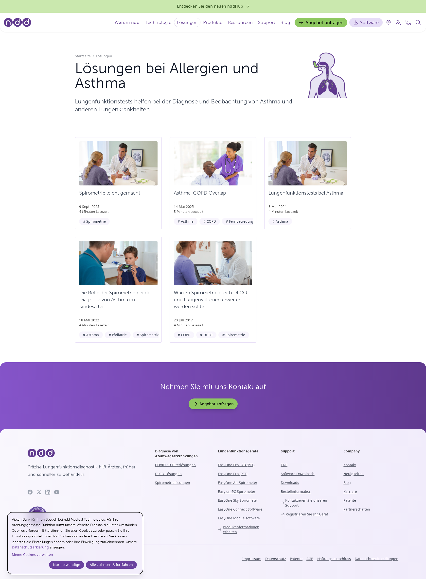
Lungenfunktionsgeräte (238, 451)
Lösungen (187, 22)
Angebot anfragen (324, 22)
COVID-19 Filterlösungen (175, 465)
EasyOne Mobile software (239, 518)
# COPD (209, 221)
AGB (309, 558)
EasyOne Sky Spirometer (238, 500)
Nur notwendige (66, 564)
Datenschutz (275, 558)
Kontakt (349, 465)
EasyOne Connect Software (240, 509)
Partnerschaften (356, 509)
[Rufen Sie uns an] (408, 22)
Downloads (290, 482)
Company (351, 451)
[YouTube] (56, 492)
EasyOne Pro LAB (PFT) (236, 465)
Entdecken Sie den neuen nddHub (210, 6)
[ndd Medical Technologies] (85, 453)
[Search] (418, 22)
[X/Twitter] (38, 492)
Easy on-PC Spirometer (236, 491)
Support (266, 22)
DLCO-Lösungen (168, 473)
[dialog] (75, 543)
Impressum (251, 558)
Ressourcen (240, 22)
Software (369, 22)
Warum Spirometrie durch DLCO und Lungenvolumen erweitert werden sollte (210, 299)
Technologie (158, 22)
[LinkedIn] (47, 492)
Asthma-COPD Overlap (200, 193)
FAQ (284, 465)
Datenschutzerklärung (30, 547)
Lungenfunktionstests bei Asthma (305, 193)
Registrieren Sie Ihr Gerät (307, 514)
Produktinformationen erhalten (241, 529)
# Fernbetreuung (240, 221)
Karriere (350, 491)
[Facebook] (30, 492)
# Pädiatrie (118, 334)
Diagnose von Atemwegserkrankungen (176, 453)
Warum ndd (127, 22)
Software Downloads (298, 473)
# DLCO (206, 334)
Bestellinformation (296, 491)
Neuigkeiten (353, 473)
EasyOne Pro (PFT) (232, 473)
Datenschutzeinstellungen (376, 558)
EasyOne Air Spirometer (237, 482)
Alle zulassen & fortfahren (111, 564)
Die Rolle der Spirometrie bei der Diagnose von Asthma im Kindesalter (115, 299)
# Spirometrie (94, 221)
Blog (285, 22)
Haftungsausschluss (334, 558)
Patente (349, 500)
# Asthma (186, 221)
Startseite (83, 56)
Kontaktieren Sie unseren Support (306, 503)
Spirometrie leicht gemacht (109, 193)
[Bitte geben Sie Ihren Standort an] (388, 22)
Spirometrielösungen (172, 482)
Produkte (213, 22)
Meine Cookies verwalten (32, 554)
